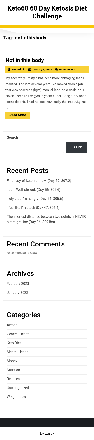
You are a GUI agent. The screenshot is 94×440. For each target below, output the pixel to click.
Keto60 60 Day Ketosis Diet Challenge (47, 12)
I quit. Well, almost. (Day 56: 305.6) (34, 190)
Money (12, 361)
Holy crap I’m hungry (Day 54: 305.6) (35, 199)
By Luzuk (47, 433)
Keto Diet (14, 343)
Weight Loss (16, 397)
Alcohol (12, 325)
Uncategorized (18, 388)
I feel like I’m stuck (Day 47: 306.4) (33, 208)
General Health (18, 334)
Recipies (13, 379)
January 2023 (17, 292)
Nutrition (13, 370)
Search (12, 137)
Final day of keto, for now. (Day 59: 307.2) (39, 181)
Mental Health (17, 352)
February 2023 (18, 284)
